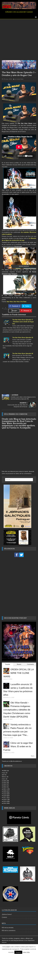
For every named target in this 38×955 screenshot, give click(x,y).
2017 (6, 797)
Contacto (4, 917)
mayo (4, 773)
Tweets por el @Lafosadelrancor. (12, 761)
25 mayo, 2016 (8, 79)
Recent (19, 664)
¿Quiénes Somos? (7, 914)
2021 (6, 789)
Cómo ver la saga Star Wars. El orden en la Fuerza (18, 746)
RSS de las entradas (7, 927)
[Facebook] (16, 555)
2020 (6, 791)
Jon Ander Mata (18, 79)
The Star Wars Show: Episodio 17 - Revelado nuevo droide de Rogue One (23, 322)
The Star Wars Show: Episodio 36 (22, 353)
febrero (5, 777)
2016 (6, 799)
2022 (6, 787)
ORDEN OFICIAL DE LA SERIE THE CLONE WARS (18, 673)
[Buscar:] (19, 479)
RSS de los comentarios (8, 930)
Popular (7, 664)
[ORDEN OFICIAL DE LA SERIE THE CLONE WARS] (6, 673)
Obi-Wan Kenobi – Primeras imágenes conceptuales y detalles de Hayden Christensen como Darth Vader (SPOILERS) (16, 709)
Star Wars (10, 301)
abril (4, 775)
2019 (6, 793)
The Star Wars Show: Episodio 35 (22, 337)
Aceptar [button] (18, 952)
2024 (6, 783)
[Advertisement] (19, 40)
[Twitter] (21, 555)
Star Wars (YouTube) (20, 301)
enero (4, 779)
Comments (30, 664)
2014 (6, 803)
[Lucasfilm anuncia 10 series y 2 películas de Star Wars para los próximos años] (6, 688)
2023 (6, 785)
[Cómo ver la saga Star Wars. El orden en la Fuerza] (6, 746)
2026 (6, 770)
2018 (6, 795)
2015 (6, 801)
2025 (6, 781)
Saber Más (26, 952)
